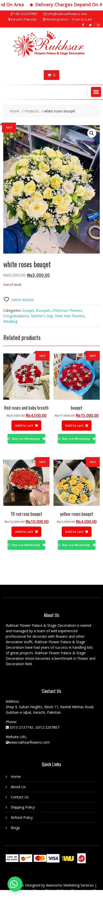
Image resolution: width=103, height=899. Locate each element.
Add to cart (24, 425)
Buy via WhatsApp (26, 438)
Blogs (15, 827)
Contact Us (20, 797)
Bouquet (43, 310)
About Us (18, 786)
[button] (96, 92)
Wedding (10, 321)
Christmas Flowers (67, 310)
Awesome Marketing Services (70, 885)
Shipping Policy (23, 807)
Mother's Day (42, 315)
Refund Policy (22, 817)
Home (16, 776)
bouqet (28, 310)
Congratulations (16, 315)
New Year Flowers (69, 315)
